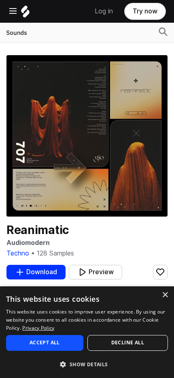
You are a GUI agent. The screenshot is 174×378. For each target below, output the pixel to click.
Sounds (16, 33)
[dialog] (87, 332)
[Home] (25, 13)
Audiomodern (28, 243)
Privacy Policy (38, 327)
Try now (145, 11)
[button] (87, 364)
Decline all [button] (127, 342)
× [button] (165, 295)
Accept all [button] (45, 342)
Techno (17, 253)
